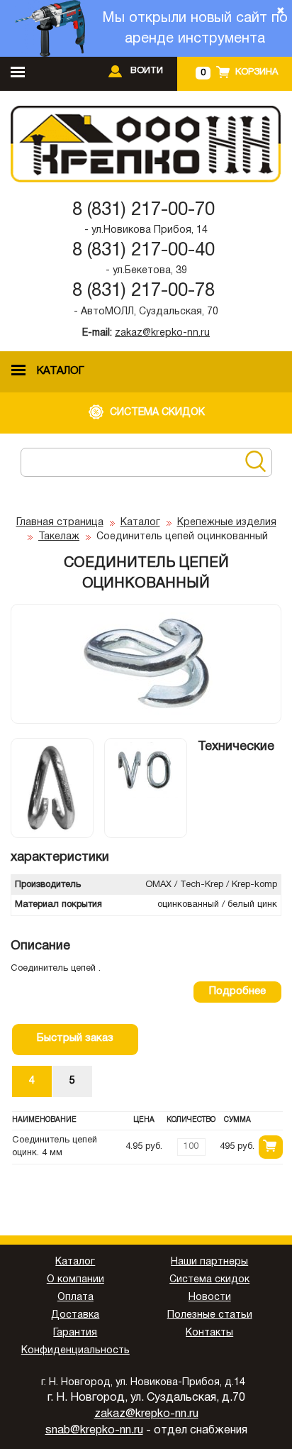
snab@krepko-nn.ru (94, 1431)
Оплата (75, 1297)
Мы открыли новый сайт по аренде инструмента (195, 28)
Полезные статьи (209, 1315)
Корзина (256, 72)
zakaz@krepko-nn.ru (162, 333)
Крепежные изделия (226, 522)
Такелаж (58, 536)
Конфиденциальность (75, 1350)
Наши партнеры (209, 1262)
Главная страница (59, 522)
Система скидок (209, 1279)
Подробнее (237, 991)
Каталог (140, 522)
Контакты (209, 1333)
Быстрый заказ (75, 1038)
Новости (210, 1297)
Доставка (75, 1315)
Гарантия (75, 1333)
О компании (75, 1279)
